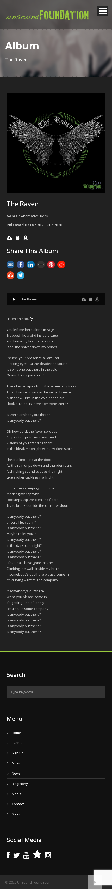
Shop (16, 814)
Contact (18, 804)
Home (16, 732)
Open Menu (102, 11)
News (16, 773)
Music (16, 763)
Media (17, 793)
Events (17, 742)
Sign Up (18, 753)
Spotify (27, 318)
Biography (20, 783)
